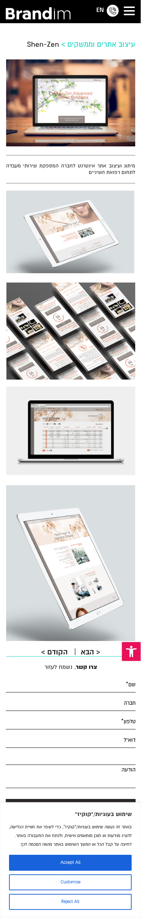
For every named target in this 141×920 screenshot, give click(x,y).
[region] (70, 859)
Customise (70, 882)
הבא (90, 652)
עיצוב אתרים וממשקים (101, 44)
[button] (131, 651)
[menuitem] (100, 9)
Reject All (70, 901)
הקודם (55, 652)
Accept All (70, 862)
